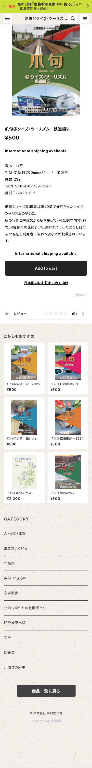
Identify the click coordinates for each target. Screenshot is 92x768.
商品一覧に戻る (46, 691)
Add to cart (46, 268)
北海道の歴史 (15, 667)
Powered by (40, 721)
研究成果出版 (15, 623)
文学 (7, 638)
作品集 (9, 563)
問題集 (9, 652)
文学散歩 (11, 593)
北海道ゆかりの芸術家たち (25, 608)
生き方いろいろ (15, 548)
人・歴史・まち (14, 533)
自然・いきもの (15, 578)
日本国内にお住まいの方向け (46, 283)
